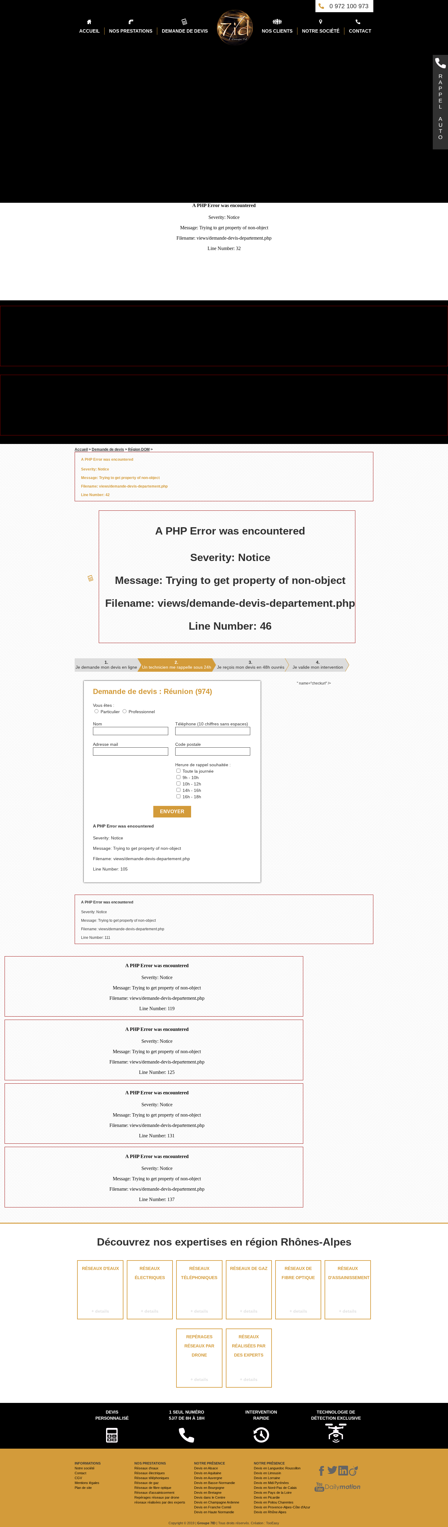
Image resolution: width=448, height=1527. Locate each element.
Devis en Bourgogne (209, 1487)
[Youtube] (319, 1487)
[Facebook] (322, 1471)
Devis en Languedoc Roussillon (277, 1468)
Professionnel (142, 711)
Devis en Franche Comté (212, 1507)
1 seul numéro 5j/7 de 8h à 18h (186, 1415)
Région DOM (139, 449)
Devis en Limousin (267, 1473)
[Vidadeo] (353, 1471)
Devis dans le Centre (209, 1497)
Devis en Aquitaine (207, 1473)
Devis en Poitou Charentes (273, 1502)
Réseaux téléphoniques (199, 1290)
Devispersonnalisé (112, 1415)
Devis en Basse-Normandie (214, 1483)
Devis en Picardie (267, 1497)
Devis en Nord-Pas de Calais (275, 1487)
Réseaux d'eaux (100, 1290)
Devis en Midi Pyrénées (271, 1483)
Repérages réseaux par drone (199, 1358)
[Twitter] (332, 1471)
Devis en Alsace (206, 1468)
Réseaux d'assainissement (349, 1290)
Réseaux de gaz (249, 1290)
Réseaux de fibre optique (298, 1290)
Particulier (110, 711)
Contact (80, 1473)
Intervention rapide (261, 1415)
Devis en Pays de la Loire (273, 1492)
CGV (78, 1478)
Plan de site (83, 1487)
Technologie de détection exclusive (336, 1415)
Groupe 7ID (206, 1523)
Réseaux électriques (150, 1290)
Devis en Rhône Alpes (270, 1512)
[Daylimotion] (342, 1487)
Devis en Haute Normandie (214, 1512)
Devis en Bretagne (208, 1492)
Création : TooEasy (265, 1523)
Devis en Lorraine (267, 1478)
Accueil (81, 449)
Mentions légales (87, 1483)
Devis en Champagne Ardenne (216, 1502)
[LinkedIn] (343, 1471)
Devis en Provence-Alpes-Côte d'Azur (282, 1507)
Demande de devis (108, 449)
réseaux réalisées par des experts (248, 1358)
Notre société (84, 1468)
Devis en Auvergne (208, 1478)
